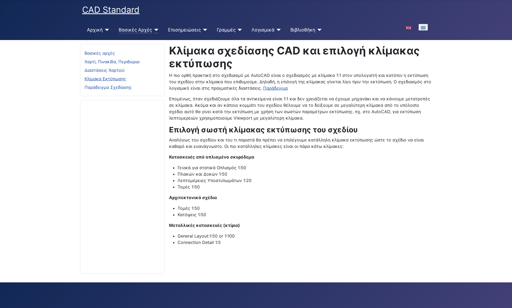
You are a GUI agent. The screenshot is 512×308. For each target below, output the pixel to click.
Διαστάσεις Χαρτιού (105, 70)
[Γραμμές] (238, 29)
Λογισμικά (262, 30)
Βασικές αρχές (100, 53)
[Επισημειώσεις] (204, 29)
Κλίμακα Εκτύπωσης (105, 78)
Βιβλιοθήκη (302, 30)
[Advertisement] (122, 185)
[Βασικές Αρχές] (155, 29)
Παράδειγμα (275, 88)
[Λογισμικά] (277, 29)
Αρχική (95, 30)
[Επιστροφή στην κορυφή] (503, 298)
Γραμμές (226, 30)
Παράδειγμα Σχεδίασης (108, 87)
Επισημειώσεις (184, 30)
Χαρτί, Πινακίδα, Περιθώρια (112, 61)
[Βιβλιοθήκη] (318, 29)
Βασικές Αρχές (135, 30)
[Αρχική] (106, 29)
